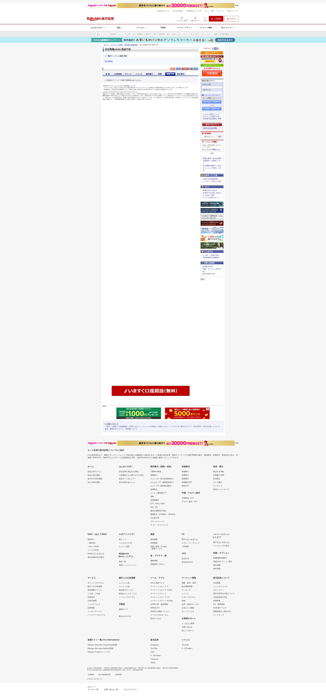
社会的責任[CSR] (220, 597)
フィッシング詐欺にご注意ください (155, 426)
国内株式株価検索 (131, 45)
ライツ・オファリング (159, 525)
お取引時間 (92, 601)
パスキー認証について (211, 114)
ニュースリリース (220, 586)
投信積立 (216, 479)
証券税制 (91, 608)
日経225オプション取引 (222, 561)
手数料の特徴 (155, 472)
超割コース (123, 609)
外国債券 (154, 543)
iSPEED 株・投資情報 (159, 604)
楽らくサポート (188, 631)
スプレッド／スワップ (191, 543)
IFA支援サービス (220, 608)
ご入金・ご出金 (94, 594)
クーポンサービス (95, 611)
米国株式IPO (187, 482)
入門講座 (185, 546)
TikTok (152, 663)
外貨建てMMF (219, 475)
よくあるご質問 (208, 195)
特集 (183, 601)
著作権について (131, 429)
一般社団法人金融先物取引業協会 (112, 668)
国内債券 (154, 539)
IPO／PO (154, 507)
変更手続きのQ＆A (210, 190)
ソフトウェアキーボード (212, 95)
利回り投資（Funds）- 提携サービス (159, 547)
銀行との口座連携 (95, 586)
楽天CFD (185, 559)
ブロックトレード (157, 521)
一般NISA (91, 543)
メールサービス (94, 604)
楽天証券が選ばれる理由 (129, 472)
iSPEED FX (154, 608)
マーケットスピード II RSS (161, 590)
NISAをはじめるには (96, 554)
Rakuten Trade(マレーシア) (99, 652)
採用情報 (216, 601)
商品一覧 (122, 561)
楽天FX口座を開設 (210, 128)
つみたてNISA (93, 546)
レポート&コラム (188, 597)
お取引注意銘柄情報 (210, 179)
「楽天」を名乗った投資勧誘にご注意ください (122, 426)
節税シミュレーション (128, 565)
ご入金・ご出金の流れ (211, 255)
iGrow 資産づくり (157, 583)
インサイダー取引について (181, 426)
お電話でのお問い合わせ (212, 193)
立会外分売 (154, 518)
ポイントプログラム (96, 583)
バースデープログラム (96, 615)
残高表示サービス (126, 590)
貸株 (152, 496)
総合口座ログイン (95, 472)
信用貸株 (154, 500)
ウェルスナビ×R (125, 543)
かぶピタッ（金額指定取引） (162, 482)
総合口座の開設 (94, 475)
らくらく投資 (124, 546)
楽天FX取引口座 (209, 274)
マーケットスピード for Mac (161, 601)
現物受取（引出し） (158, 564)
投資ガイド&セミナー (127, 479)
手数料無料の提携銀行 (211, 257)
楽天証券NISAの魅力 (96, 557)
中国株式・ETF (188, 498)
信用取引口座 (208, 267)
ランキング (217, 486)
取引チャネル (155, 618)
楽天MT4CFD (187, 562)
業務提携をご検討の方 (222, 611)
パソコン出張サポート (211, 198)
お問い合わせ (187, 627)
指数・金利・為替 (189, 583)
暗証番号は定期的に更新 (212, 119)
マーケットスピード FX (159, 597)
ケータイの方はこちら (159, 615)
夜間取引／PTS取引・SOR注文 (162, 514)
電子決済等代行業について (224, 594)
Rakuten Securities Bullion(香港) (100, 648)
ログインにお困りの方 (211, 116)
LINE (152, 652)
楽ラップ (122, 539)
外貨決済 (91, 597)
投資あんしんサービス (128, 594)
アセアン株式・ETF (190, 502)
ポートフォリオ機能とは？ (211, 149)
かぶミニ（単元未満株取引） (162, 478)
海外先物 (216, 569)
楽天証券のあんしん (127, 482)
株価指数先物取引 (220, 558)
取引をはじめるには (190, 539)
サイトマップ (218, 615)
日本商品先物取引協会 (130, 668)
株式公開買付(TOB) (158, 511)
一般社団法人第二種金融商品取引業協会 (149, 668)
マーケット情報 (116, 45)
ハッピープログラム (127, 597)
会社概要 (216, 583)
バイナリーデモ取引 (221, 546)
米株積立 (185, 479)
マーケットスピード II (159, 586)
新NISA (90, 539)
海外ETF (185, 486)
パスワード (206, 90)
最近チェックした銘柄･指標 (117, 56)
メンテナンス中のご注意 (212, 181)
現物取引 (154, 475)
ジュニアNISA (93, 550)
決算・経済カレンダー (191, 604)
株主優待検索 (187, 586)
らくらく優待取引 (158, 493)
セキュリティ (218, 590)
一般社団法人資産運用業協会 (170, 668)
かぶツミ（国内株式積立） (161, 486)
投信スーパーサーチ (221, 489)
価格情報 (154, 561)
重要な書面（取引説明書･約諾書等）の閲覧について (212, 160)
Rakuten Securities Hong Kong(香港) (102, 645)
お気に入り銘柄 (188, 608)
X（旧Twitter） (156, 655)
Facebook (154, 659)
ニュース (185, 594)
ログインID (206, 84)
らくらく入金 (124, 583)
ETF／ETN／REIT (157, 504)
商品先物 (216, 565)
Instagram (154, 645)
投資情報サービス (95, 590)
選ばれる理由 (218, 472)
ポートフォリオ (188, 611)
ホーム (106, 45)
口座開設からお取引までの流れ (131, 475)
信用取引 (154, 489)
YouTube (154, 648)
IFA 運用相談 (219, 604)
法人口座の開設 (94, 482)
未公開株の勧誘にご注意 (212, 166)
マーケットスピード (158, 594)
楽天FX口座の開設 (95, 479)
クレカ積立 (217, 482)
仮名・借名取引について (114, 429)
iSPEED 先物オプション (160, 611)
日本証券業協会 (97, 668)
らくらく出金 (124, 586)
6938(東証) (109, 61)
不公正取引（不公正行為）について (206, 426)
